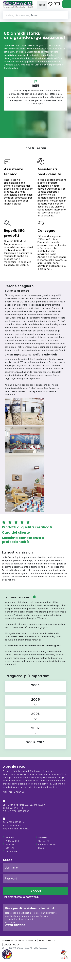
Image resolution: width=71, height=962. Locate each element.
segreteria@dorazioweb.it (16, 828)
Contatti (10, 848)
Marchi (9, 844)
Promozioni (12, 841)
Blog (41, 848)
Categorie (11, 851)
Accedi (42, 5)
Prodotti (10, 837)
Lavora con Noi (47, 844)
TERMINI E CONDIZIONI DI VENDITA (19, 940)
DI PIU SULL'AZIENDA (13, 792)
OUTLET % (43, 841)
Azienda (42, 837)
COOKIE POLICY (11, 944)
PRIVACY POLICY (47, 940)
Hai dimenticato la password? (21, 897)
